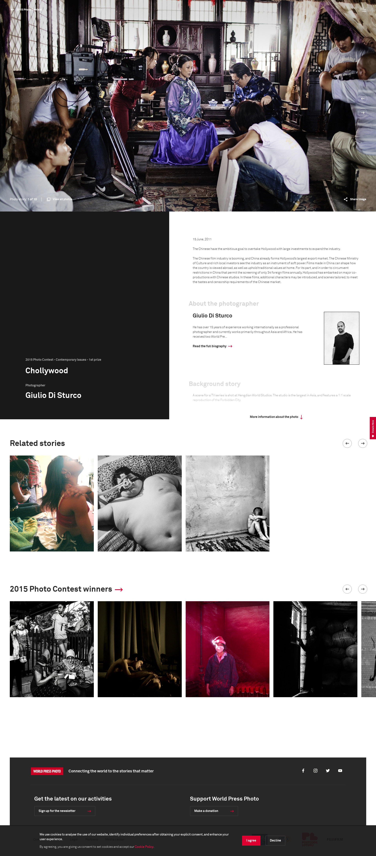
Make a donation (206, 811)
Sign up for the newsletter (57, 811)
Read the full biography (209, 346)
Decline (275, 840)
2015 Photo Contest (29, 9)
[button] (347, 443)
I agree (251, 840)
